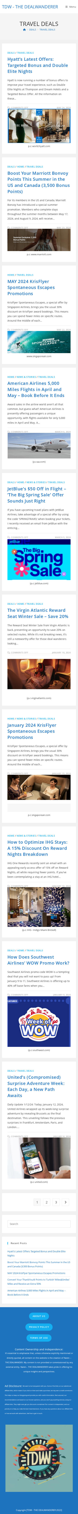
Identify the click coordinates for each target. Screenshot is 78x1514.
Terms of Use (39, 1337)
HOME (20, 166)
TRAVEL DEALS (47, 29)
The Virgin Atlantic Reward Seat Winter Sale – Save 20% (38, 613)
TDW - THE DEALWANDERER (30, 7)
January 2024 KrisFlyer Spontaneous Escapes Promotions (31, 731)
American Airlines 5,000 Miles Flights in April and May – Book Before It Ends (36, 389)
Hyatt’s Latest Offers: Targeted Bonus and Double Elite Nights (37, 65)
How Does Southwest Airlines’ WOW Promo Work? (38, 960)
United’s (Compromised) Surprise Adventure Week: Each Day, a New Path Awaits (36, 1086)
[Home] (24, 29)
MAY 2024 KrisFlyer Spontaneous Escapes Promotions (31, 287)
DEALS (11, 52)
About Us (39, 1316)
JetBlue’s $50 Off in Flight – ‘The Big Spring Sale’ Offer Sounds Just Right (36, 495)
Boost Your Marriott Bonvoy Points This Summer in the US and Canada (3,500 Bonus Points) (38, 182)
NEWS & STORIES (26, 376)
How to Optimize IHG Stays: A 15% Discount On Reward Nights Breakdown (37, 848)
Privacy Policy (39, 1327)
